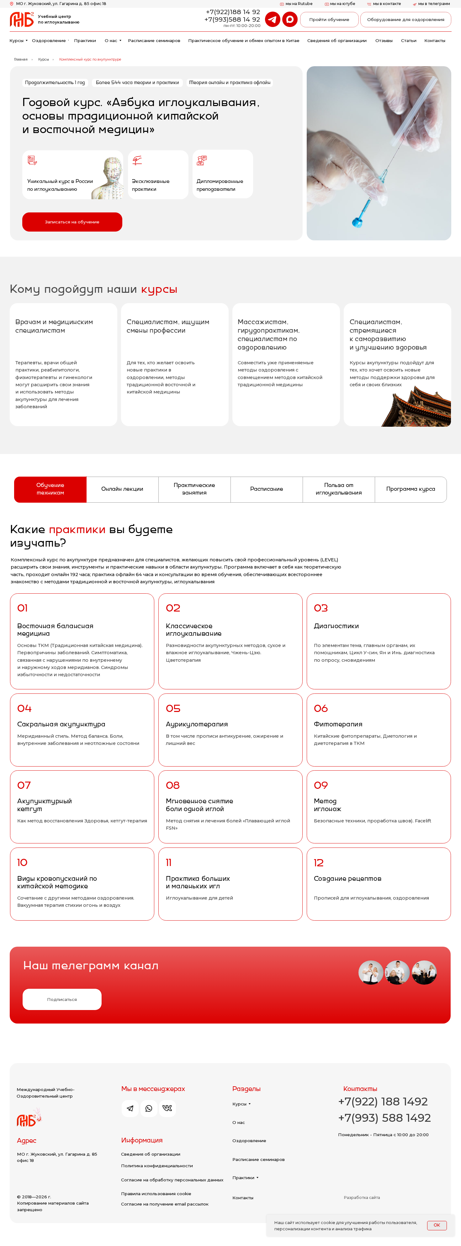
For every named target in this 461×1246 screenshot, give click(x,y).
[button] (72, 222)
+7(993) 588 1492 (384, 1118)
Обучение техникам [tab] (50, 489)
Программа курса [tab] (410, 489)
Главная (21, 59)
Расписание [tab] (266, 489)
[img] (290, 19)
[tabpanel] (230, 726)
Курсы (43, 59)
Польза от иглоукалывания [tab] (339, 489)
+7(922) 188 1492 (383, 1101)
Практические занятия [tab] (194, 489)
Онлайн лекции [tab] (122, 489)
